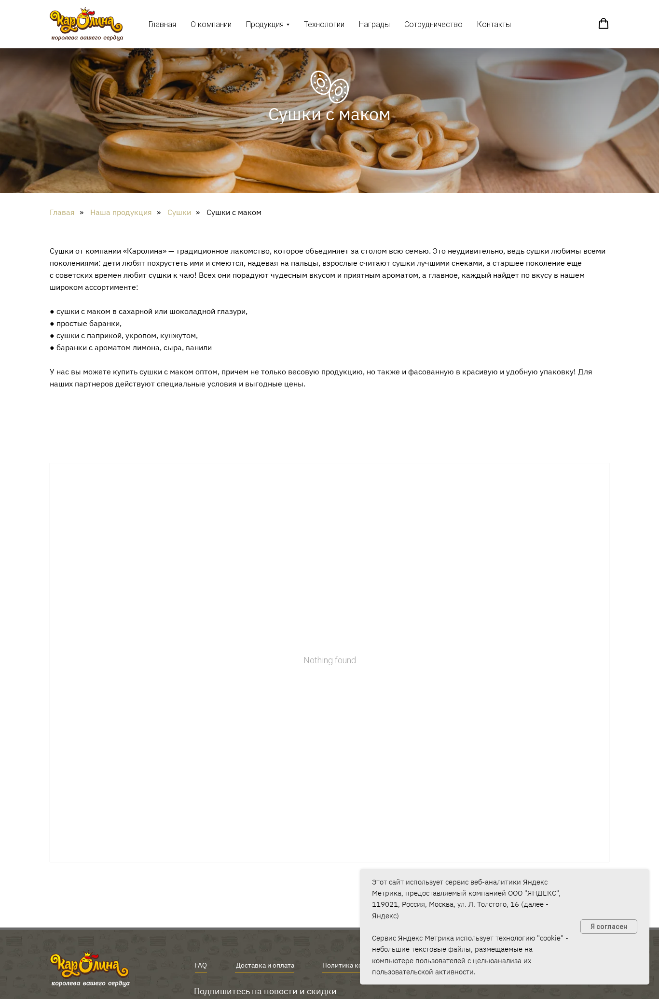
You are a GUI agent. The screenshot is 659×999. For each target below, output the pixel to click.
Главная (162, 24)
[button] (603, 23)
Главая (62, 212)
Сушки (179, 212)
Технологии (324, 24)
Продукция (265, 24)
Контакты (494, 24)
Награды (374, 24)
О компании (211, 24)
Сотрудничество (433, 24)
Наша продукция (121, 212)
